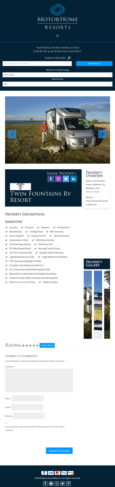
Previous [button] (13, 130)
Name (8, 398)
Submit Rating (47, 345)
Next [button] (104, 130)
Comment (10, 366)
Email (8, 407)
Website (8, 416)
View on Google (92, 191)
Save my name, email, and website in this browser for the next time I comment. (35, 428)
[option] (57, 130)
